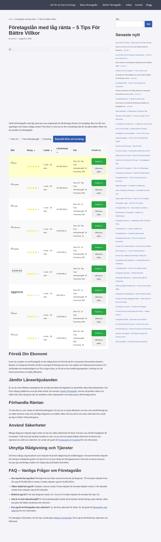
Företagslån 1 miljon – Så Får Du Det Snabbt (129, 203)
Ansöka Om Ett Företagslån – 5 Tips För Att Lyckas (131, 70)
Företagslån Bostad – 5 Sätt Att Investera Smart (130, 99)
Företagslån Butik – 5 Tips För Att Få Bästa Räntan (131, 268)
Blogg (149, 5)
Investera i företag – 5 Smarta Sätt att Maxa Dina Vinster (133, 151)
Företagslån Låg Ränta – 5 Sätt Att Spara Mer (129, 273)
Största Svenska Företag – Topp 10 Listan (128, 146)
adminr (14, 39)
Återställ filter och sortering (69, 139)
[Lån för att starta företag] (19, 5)
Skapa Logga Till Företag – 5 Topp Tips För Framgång (132, 198)
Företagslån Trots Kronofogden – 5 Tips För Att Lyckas (132, 133)
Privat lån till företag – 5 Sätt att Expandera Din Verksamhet (133, 329)
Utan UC (14, 139)
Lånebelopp (62, 148)
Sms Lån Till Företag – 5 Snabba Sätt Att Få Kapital (131, 128)
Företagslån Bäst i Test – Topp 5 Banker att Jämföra (131, 208)
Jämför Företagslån (68, 391)
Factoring (46, 139)
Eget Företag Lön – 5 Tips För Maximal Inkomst (130, 251)
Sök (117, 19)
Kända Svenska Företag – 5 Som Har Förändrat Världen (133, 155)
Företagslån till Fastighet (69, 440)
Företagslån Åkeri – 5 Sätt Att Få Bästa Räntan (130, 233)
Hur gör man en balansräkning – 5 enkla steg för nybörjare (133, 246)
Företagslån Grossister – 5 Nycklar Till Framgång (131, 306)
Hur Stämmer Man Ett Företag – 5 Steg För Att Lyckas (132, 324)
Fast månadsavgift (30, 139)
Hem (11, 19)
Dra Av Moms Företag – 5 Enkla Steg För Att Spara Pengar (133, 42)
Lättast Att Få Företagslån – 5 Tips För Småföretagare (132, 168)
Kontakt (139, 5)
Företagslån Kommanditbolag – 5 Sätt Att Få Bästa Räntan (133, 294)
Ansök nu (99, 161)
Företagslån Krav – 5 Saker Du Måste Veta (129, 228)
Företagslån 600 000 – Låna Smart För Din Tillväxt (131, 319)
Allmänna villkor (99, 170)
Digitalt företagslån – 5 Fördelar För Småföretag (130, 185)
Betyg (30, 150)
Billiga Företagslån (63, 518)
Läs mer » (127, 50)
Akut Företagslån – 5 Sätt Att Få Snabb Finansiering (131, 341)
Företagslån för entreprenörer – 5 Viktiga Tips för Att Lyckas (134, 124)
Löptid (46, 150)
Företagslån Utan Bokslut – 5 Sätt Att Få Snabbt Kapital (132, 173)
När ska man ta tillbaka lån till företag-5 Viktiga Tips (131, 255)
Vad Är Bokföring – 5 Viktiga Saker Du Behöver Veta (131, 111)
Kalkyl (129, 5)
